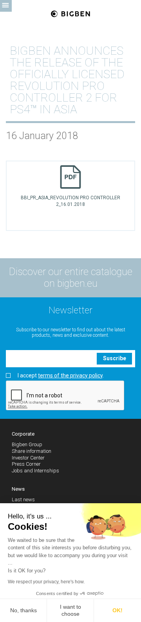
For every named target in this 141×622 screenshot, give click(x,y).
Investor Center (28, 458)
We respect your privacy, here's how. (46, 581)
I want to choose (70, 610)
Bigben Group (27, 444)
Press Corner (26, 464)
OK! (117, 610)
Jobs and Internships (35, 471)
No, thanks (23, 610)
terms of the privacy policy (70, 375)
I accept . (61, 376)
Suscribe (114, 358)
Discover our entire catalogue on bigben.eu (70, 277)
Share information (31, 451)
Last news (23, 499)
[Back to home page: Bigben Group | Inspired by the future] (70, 14)
